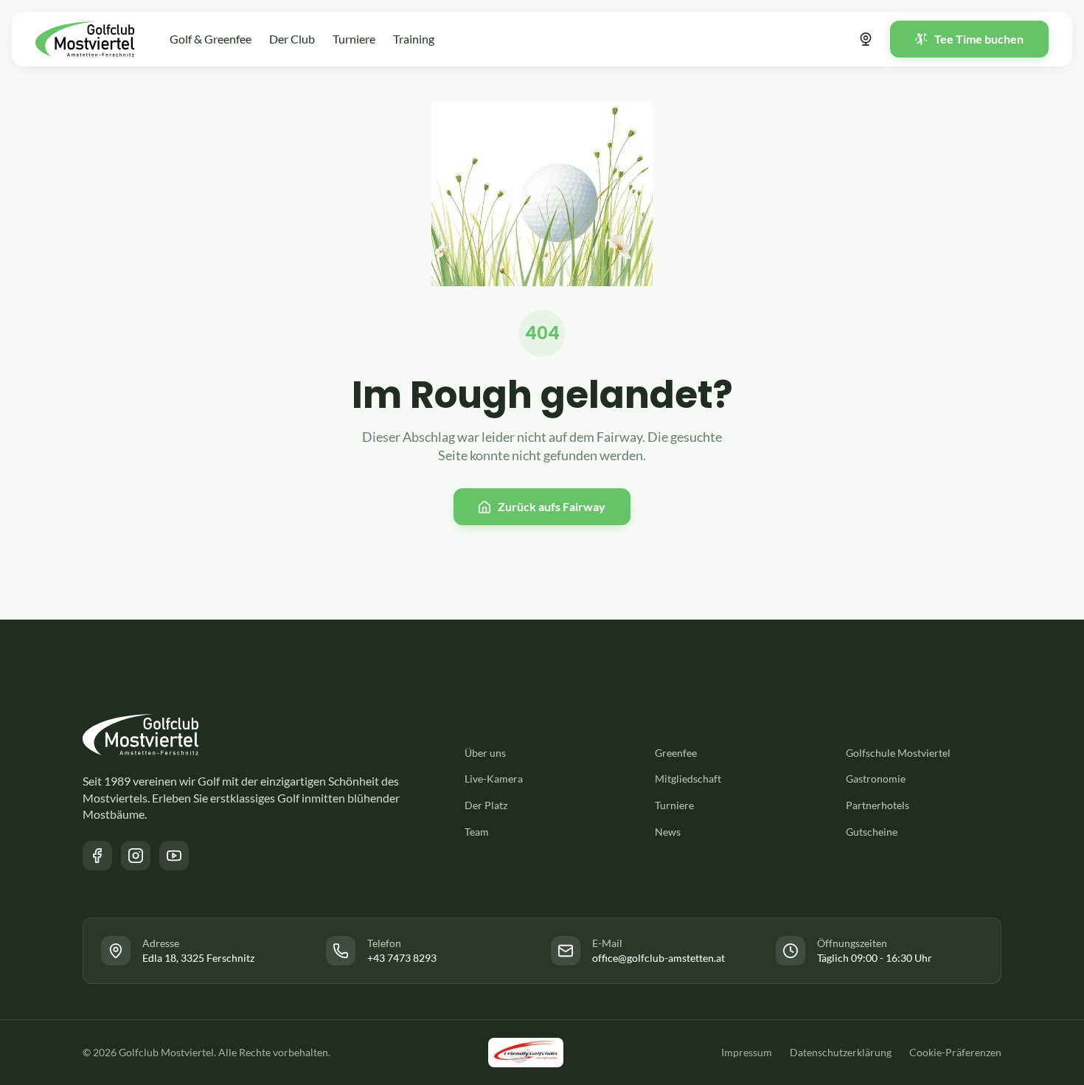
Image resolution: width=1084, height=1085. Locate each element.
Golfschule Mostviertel (898, 752)
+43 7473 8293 (402, 957)
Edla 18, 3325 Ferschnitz (198, 957)
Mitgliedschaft (688, 778)
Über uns (485, 752)
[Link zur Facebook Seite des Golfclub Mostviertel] (97, 855)
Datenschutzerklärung (841, 1052)
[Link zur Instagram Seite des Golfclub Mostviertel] (135, 855)
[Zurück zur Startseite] (84, 39)
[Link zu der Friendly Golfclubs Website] (525, 1052)
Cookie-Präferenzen (955, 1052)
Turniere (354, 39)
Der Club (292, 39)
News (668, 831)
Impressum (746, 1052)
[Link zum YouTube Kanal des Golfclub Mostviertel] (174, 855)
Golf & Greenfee (210, 39)
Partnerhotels (877, 805)
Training (413, 39)
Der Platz (486, 805)
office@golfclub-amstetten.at (658, 957)
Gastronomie (876, 778)
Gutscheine (871, 831)
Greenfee (676, 752)
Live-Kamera (494, 778)
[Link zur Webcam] (865, 39)
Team (477, 831)
